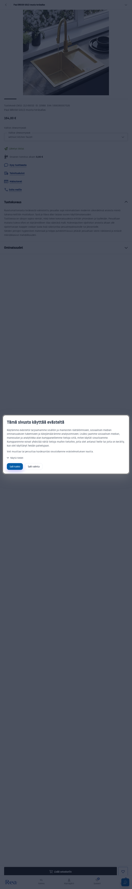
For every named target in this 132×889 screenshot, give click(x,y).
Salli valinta (34, 466)
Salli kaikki (15, 466)
